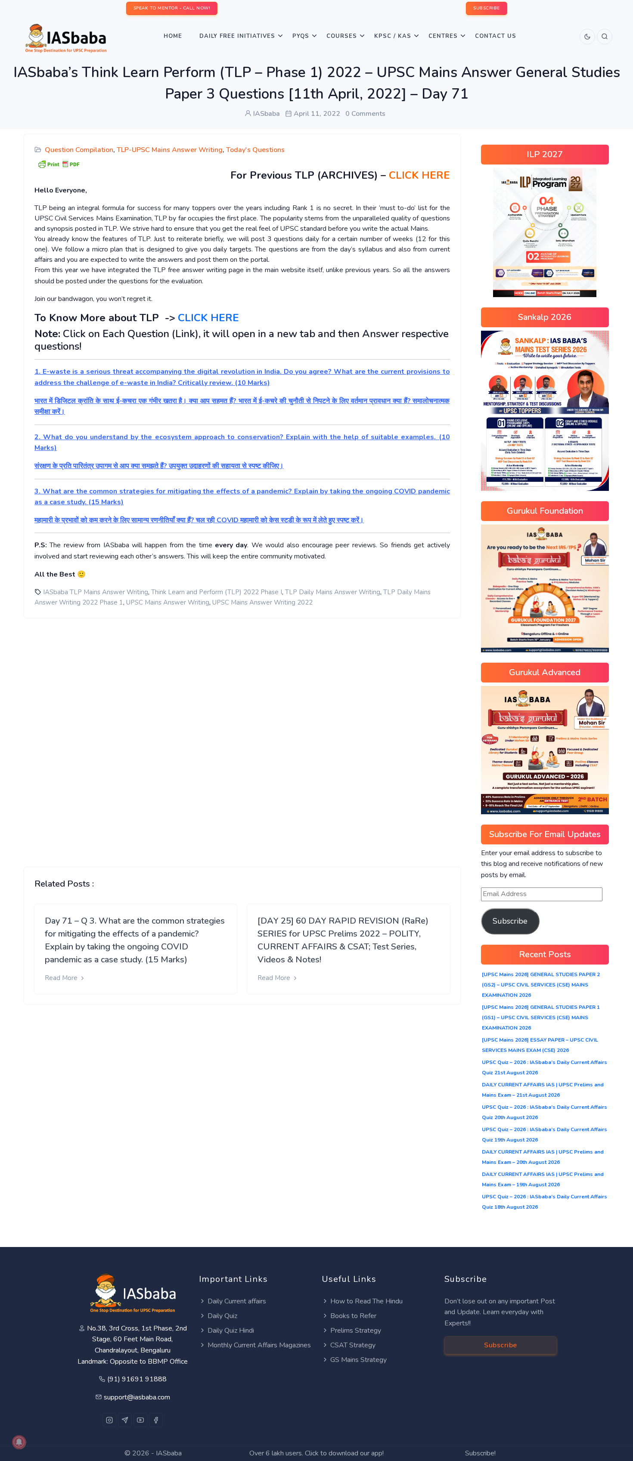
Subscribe (510, 921)
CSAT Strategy (352, 1345)
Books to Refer (353, 1316)
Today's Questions (255, 150)
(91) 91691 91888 (137, 1379)
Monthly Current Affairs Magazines (259, 1345)
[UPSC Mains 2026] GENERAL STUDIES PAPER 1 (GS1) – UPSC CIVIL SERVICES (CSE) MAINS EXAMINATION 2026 (541, 1017)
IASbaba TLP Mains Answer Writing (95, 592)
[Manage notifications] (19, 1442)
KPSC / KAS (392, 36)
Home (173, 36)
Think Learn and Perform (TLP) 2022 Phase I (216, 592)
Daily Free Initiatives (237, 36)
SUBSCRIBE (486, 8)
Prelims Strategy (355, 1330)
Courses (341, 36)
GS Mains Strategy (358, 1360)
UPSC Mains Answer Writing (167, 602)
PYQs (300, 36)
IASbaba (169, 1453)
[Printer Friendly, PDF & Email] (58, 163)
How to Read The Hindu (366, 1301)
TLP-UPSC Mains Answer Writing (170, 150)
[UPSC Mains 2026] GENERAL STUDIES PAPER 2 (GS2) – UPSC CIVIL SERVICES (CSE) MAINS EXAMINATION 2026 (541, 985)
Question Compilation (79, 150)
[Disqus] (242, 736)
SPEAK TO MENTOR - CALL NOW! (172, 8)
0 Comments (365, 113)
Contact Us (495, 36)
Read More (62, 978)
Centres (443, 36)
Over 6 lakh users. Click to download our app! (316, 1453)
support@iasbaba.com (137, 1397)
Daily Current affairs (237, 1301)
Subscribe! (480, 1453)
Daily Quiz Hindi (231, 1330)
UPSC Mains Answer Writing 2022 (262, 602)
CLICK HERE (419, 175)
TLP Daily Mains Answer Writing (332, 592)
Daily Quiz (222, 1316)
